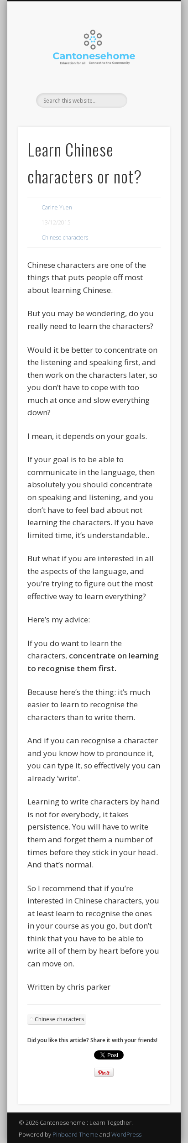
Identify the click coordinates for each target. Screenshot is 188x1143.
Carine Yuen (57, 207)
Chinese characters (65, 237)
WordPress (126, 1134)
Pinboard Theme (75, 1134)
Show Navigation (147, 81)
